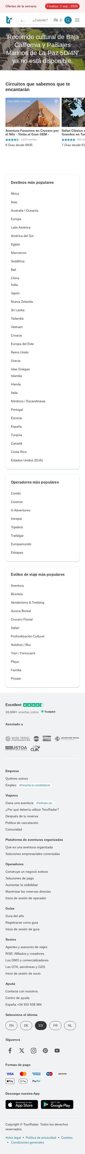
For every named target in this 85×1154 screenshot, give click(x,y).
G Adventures (20, 510)
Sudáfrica (17, 261)
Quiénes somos (16, 778)
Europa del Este (22, 344)
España (16, 426)
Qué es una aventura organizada (29, 847)
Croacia (16, 335)
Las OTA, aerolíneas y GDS (25, 967)
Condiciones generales (27, 1142)
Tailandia (17, 318)
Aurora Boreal (21, 611)
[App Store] (21, 1104)
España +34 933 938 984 (23, 1004)
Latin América (20, 227)
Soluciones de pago (19, 878)
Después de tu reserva (21, 816)
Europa (16, 219)
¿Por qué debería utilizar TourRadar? (32, 809)
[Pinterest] (45, 1050)
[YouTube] (57, 1050)
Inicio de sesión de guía (22, 929)
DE (26, 1025)
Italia (14, 392)
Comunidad (13, 829)
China (15, 278)
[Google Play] (57, 1104)
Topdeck (17, 527)
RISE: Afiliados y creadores (24, 953)
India (14, 285)
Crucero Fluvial (22, 619)
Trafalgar (17, 535)
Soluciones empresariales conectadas (32, 854)
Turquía (16, 435)
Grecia (15, 361)
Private (16, 678)
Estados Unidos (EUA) (27, 460)
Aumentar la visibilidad (21, 885)
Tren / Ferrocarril (23, 653)
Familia (16, 670)
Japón (15, 293)
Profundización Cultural (27, 636)
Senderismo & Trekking (27, 602)
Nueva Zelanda (22, 301)
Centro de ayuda (17, 998)
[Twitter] (21, 1050)
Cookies (67, 1137)
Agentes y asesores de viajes (26, 947)
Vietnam (17, 327)
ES (41, 1025)
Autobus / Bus (21, 645)
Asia (14, 202)
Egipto (15, 244)
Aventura (17, 585)
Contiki (16, 493)
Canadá (16, 443)
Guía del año (14, 916)
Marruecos (18, 253)
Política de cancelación (21, 823)
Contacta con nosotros (21, 991)
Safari (15, 628)
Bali (13, 269)
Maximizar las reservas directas (28, 891)
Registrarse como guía (21, 922)
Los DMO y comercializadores (27, 960)
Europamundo (21, 544)
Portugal (17, 409)
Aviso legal (13, 1137)
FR (55, 1025)
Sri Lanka (17, 310)
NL (70, 1025)
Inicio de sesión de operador (25, 898)
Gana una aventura (28, 803)
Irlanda (16, 384)
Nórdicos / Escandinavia (28, 401)
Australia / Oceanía (24, 210)
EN (11, 1025)
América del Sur (22, 236)
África (15, 193)
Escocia (16, 418)
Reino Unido (20, 352)
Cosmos (17, 502)
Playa (15, 661)
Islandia (16, 376)
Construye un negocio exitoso (26, 871)
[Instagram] (33, 1050)
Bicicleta (17, 594)
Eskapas (17, 552)
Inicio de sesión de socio (23, 973)
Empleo (27, 785)
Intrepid (16, 518)
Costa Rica (19, 452)
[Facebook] (10, 1050)
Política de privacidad (41, 1137)
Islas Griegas (20, 369)
